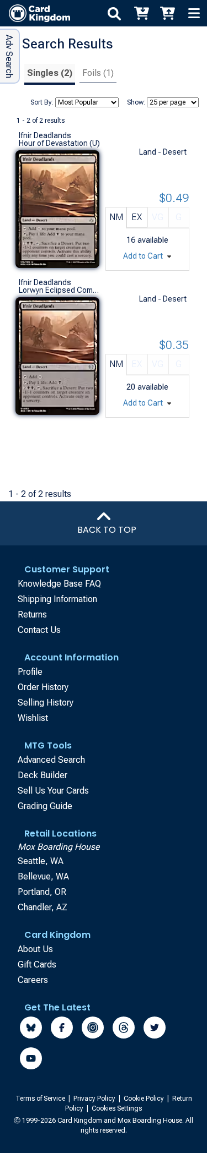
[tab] (49, 75)
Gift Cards (37, 964)
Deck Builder (42, 775)
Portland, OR (42, 892)
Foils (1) (98, 73)
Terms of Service (41, 1098)
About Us (35, 949)
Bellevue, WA (43, 876)
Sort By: (42, 102)
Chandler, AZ (42, 907)
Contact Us (39, 630)
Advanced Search (51, 760)
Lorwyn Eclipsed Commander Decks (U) (59, 290)
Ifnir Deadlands (45, 135)
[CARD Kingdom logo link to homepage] (35, 13)
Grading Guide (45, 806)
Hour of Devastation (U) (59, 143)
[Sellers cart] (167, 13)
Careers (33, 980)
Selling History (45, 702)
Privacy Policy (95, 1098)
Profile (30, 671)
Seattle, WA (40, 861)
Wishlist (33, 718)
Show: (136, 102)
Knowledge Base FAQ (59, 583)
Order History (43, 687)
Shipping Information (57, 599)
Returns (32, 614)
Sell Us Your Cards (53, 790)
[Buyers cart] (141, 13)
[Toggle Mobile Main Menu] (194, 13)
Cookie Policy (145, 1098)
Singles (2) (49, 73)
